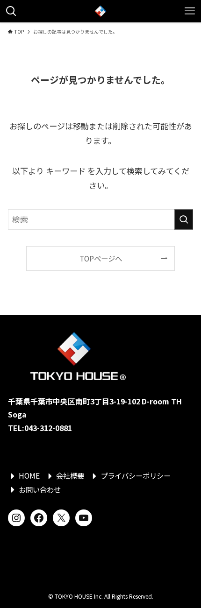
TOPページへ (100, 258)
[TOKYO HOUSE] (100, 11)
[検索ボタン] (11, 11)
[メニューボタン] (190, 11)
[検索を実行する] (183, 219)
